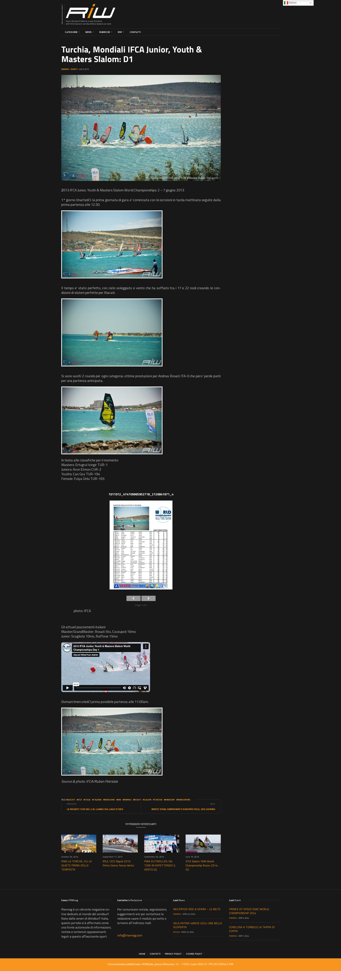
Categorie (71, 32)
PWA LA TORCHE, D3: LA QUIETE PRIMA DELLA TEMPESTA (76, 865)
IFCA (80, 799)
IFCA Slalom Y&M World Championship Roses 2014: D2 (202, 865)
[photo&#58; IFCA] (112, 244)
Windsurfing (183, 799)
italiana (97, 799)
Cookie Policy (194, 954)
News (88, 32)
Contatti (135, 32)
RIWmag (65, 69)
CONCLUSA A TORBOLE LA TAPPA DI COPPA (252, 929)
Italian (292, 2)
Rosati (137, 799)
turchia (158, 799)
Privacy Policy (173, 954)
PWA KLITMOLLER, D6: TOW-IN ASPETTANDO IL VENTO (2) (160, 865)
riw (119, 799)
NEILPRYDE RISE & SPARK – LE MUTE (196, 909)
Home (142, 954)
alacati (71, 799)
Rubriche (104, 32)
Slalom (147, 799)
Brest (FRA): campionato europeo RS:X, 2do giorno (183, 809)
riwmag (127, 799)
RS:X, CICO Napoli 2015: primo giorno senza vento (118, 863)
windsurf (170, 799)
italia (87, 799)
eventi (74, 69)
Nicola (176, 932)
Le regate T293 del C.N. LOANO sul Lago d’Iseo (95, 809)
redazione (109, 799)
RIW (120, 32)
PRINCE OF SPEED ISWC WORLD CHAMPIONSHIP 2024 (249, 911)
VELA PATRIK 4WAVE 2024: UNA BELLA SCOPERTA (197, 925)
